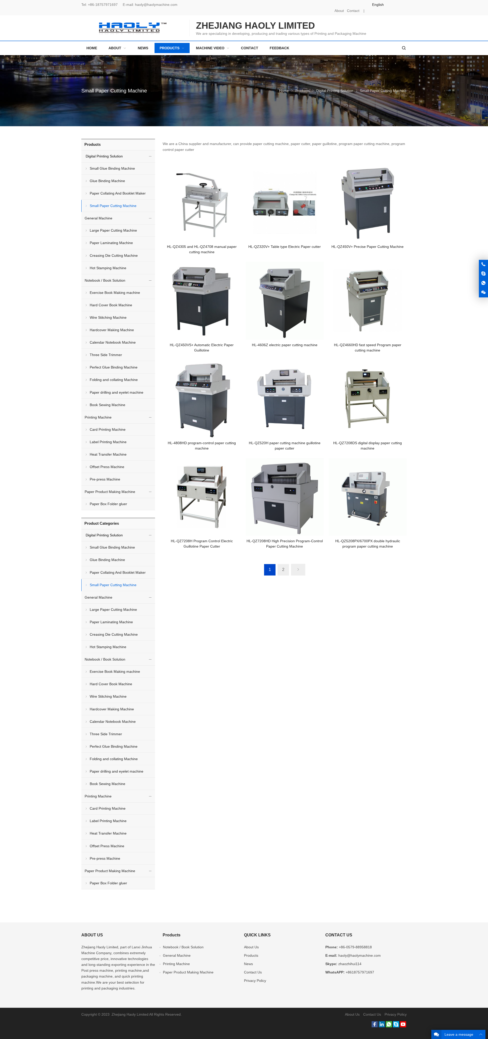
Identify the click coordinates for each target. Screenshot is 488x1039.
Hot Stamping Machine (108, 268)
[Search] (404, 48)
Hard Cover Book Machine (111, 305)
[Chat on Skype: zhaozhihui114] (483, 273)
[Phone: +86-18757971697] (483, 264)
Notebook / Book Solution (105, 280)
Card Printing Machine (108, 429)
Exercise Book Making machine (115, 293)
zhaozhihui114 (349, 964)
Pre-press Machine (105, 479)
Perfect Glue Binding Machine (114, 367)
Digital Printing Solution (334, 91)
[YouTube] (403, 1026)
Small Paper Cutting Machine (113, 206)
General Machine (98, 218)
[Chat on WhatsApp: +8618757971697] (483, 283)
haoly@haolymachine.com (156, 5)
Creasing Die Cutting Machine (114, 255)
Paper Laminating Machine (111, 243)
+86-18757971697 (103, 5)
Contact (353, 11)
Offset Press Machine (107, 467)
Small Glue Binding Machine (112, 168)
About (339, 11)
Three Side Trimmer (106, 355)
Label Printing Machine (108, 442)
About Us (251, 947)
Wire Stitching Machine (108, 317)
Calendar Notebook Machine (113, 342)
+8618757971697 (360, 972)
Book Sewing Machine (107, 405)
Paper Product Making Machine (110, 492)
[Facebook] (374, 1026)
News (248, 964)
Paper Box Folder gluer (108, 504)
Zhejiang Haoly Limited (99, 947)
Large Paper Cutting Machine (113, 230)
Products (302, 91)
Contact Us (253, 972)
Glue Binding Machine (107, 181)
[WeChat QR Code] (483, 292)
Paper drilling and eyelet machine (116, 392)
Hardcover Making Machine (112, 330)
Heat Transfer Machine (108, 454)
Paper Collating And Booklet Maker (118, 193)
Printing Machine (98, 417)
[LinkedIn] (381, 1026)
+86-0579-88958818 (355, 947)
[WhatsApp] (388, 1026)
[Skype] (396, 1026)
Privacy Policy (255, 981)
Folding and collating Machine (114, 380)
